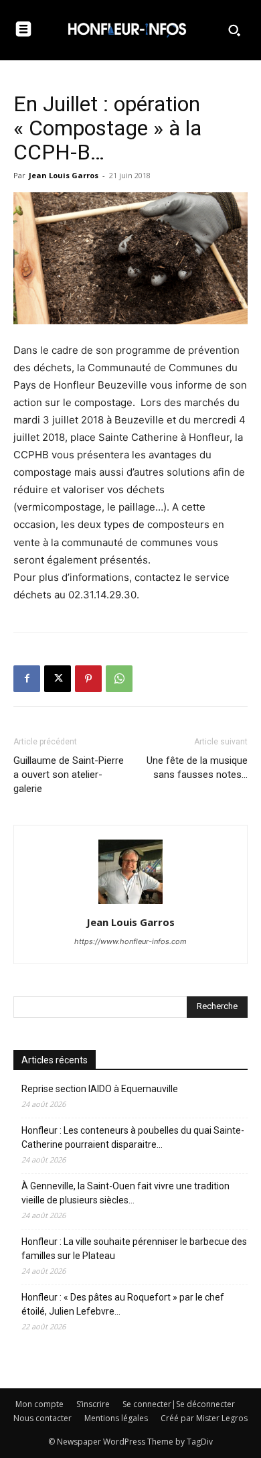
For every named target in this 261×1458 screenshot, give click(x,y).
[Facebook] (26, 678)
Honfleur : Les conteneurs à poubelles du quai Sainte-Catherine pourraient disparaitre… (132, 1137)
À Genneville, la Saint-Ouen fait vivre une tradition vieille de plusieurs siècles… (125, 1193)
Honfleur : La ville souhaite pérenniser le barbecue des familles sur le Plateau (134, 1248)
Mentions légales (116, 1418)
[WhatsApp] (119, 678)
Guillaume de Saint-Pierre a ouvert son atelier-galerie (68, 774)
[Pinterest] (88, 678)
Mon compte (39, 1404)
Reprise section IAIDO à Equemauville (100, 1088)
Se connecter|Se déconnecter (178, 1404)
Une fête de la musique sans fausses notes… (197, 767)
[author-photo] (130, 903)
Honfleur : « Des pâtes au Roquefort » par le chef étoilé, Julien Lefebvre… (122, 1304)
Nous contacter (42, 1418)
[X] (57, 678)
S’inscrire (93, 1404)
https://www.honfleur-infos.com (130, 941)
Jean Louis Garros (63, 175)
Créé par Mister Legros (204, 1418)
